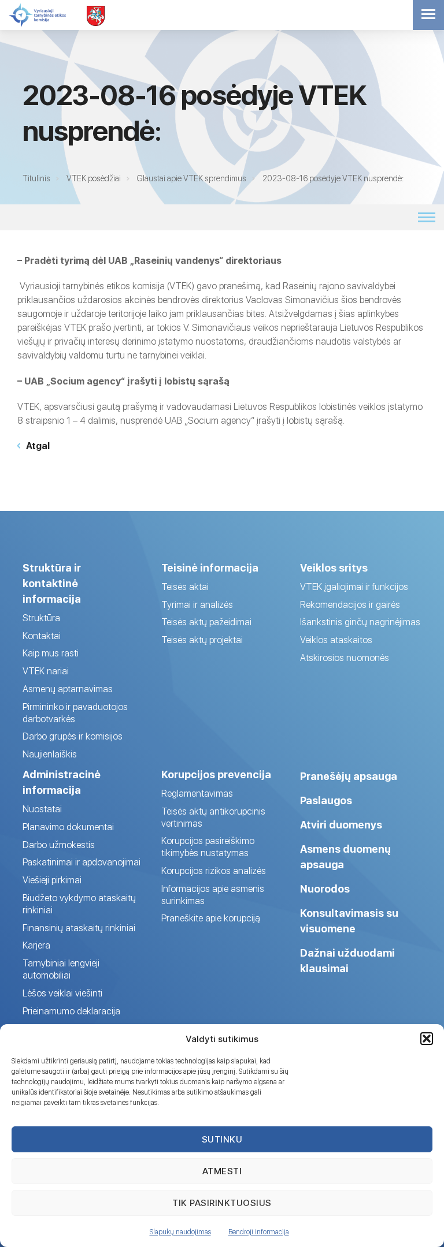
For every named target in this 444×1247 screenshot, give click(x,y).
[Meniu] (428, 15)
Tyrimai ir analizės (197, 604)
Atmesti (222, 1171)
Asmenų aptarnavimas (68, 689)
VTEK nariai (46, 671)
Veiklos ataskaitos (336, 639)
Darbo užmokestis (59, 844)
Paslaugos (326, 800)
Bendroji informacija (258, 1232)
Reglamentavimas (197, 793)
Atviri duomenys (341, 825)
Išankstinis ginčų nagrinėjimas (360, 622)
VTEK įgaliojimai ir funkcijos (354, 586)
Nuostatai (42, 809)
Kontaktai (42, 635)
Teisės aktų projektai (202, 639)
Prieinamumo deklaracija (71, 1011)
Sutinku (222, 1139)
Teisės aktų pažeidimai (206, 622)
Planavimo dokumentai (68, 827)
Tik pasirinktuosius (222, 1202)
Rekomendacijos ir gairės (350, 604)
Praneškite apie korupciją (210, 918)
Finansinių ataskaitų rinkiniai (79, 928)
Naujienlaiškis (50, 754)
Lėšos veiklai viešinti (62, 993)
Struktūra (41, 618)
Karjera (36, 945)
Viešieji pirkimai (52, 880)
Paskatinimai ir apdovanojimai (81, 862)
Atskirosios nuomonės (344, 657)
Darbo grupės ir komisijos (73, 736)
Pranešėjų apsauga (348, 776)
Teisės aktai (185, 586)
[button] (426, 1038)
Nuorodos (325, 889)
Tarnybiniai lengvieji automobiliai (61, 969)
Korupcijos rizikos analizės (213, 870)
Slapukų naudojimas (180, 1232)
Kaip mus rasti (51, 653)
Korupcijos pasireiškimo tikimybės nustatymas (207, 846)
